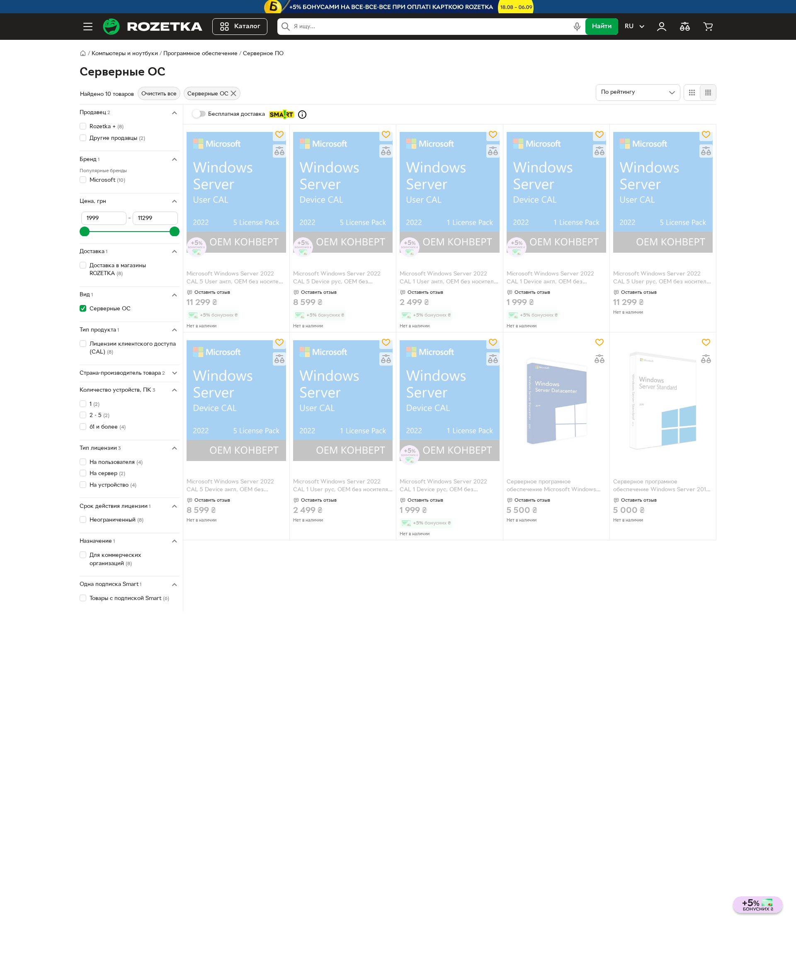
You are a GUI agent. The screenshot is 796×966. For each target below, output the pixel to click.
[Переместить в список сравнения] (279, 151)
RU (629, 26)
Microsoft (107, 180)
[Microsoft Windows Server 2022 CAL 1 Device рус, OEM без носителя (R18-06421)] (449, 400)
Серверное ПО (263, 53)
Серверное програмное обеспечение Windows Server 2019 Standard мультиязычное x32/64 (661, 486)
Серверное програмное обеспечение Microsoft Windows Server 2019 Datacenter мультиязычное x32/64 (551, 486)
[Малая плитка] (708, 92)
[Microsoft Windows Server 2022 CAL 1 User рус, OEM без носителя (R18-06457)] (343, 400)
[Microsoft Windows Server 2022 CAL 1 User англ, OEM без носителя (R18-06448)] (449, 192)
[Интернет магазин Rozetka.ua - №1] (152, 26)
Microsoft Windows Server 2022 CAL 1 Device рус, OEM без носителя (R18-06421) (443, 486)
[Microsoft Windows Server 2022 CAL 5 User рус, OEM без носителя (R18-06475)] (663, 192)
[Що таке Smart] (302, 114)
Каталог (247, 26)
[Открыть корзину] (708, 26)
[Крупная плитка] (692, 92)
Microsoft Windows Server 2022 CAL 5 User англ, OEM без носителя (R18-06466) (236, 278)
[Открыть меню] (88, 26)
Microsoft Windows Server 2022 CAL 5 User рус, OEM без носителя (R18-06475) (661, 278)
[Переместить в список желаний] (279, 134)
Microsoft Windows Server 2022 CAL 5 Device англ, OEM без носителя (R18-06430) (230, 486)
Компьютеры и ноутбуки (125, 53)
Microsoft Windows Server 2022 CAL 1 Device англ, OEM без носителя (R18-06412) (550, 278)
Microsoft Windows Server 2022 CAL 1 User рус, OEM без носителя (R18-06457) (340, 486)
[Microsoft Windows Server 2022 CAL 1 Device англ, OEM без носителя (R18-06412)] (556, 192)
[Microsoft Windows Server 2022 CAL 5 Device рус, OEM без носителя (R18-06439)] (343, 192)
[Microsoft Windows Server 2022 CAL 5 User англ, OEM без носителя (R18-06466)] (236, 192)
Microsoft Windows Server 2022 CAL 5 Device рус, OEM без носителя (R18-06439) (337, 278)
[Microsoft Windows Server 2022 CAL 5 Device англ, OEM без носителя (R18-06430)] (236, 400)
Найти (602, 26)
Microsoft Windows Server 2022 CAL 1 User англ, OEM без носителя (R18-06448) (448, 278)
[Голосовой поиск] (577, 26)
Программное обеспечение (200, 53)
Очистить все (159, 94)
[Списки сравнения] (685, 26)
